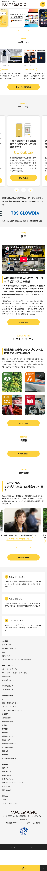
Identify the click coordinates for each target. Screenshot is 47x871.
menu (42, 4)
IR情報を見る (23, 453)
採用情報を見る (23, 557)
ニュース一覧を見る (23, 87)
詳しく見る (23, 423)
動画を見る (23, 322)
